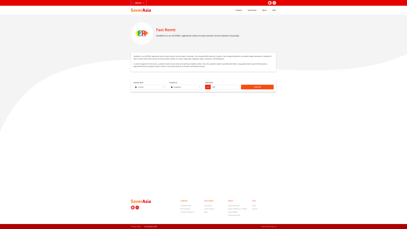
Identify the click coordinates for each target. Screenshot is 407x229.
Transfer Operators (187, 212)
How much (209, 83)
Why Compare (185, 209)
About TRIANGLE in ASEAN (237, 209)
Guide (254, 206)
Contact (255, 209)
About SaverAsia (234, 206)
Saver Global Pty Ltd (268, 226)
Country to (173, 83)
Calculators (208, 206)
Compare (238, 10)
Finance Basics (209, 209)
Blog (205, 212)
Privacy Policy (136, 226)
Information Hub (234, 215)
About (264, 10)
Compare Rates (185, 206)
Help (274, 10)
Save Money (252, 10)
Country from (138, 83)
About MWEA (232, 212)
